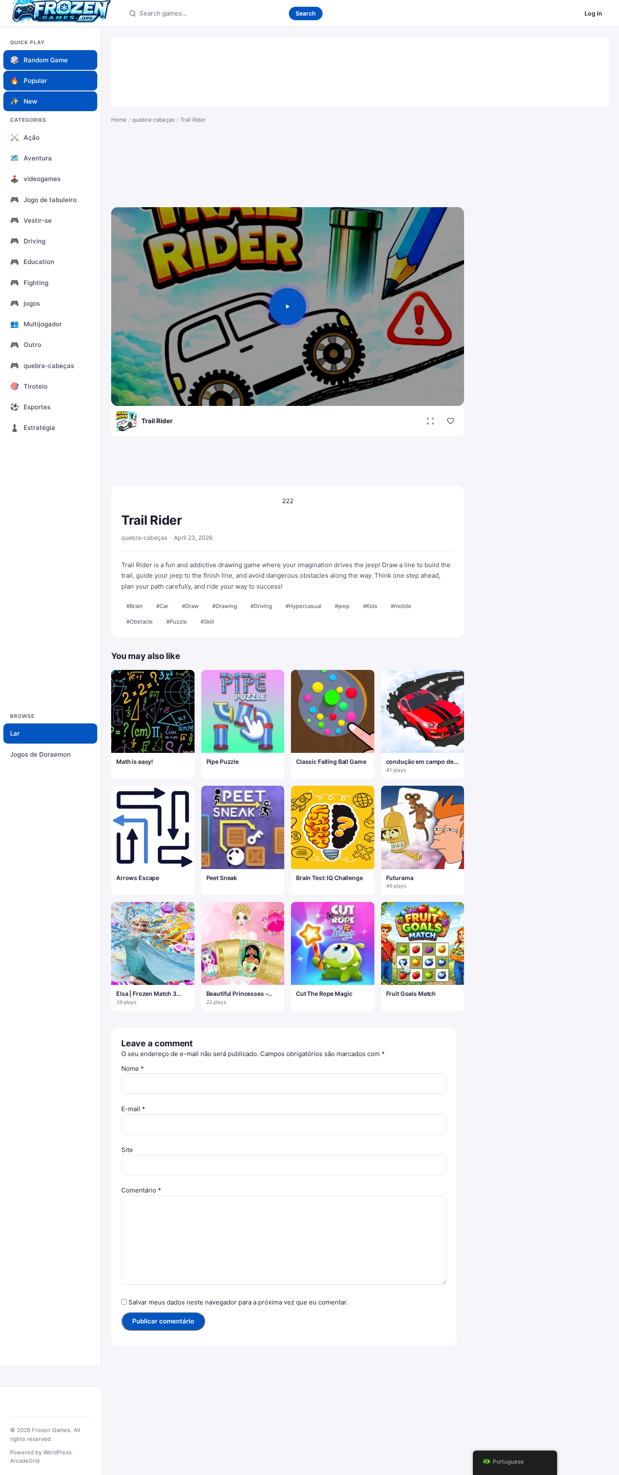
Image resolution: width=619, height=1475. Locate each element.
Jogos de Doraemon (40, 754)
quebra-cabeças (153, 119)
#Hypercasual (303, 606)
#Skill (207, 621)
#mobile (401, 606)
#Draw (190, 606)
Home (119, 119)
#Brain (134, 606)
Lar (15, 733)
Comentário (141, 1190)
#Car (162, 606)
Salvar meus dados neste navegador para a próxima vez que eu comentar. (238, 1302)
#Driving (261, 606)
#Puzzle (176, 621)
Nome (132, 1068)
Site (127, 1150)
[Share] (450, 421)
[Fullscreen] (430, 421)
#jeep (342, 606)
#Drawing (224, 606)
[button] (287, 306)
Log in (593, 13)
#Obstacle (139, 621)
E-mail (133, 1109)
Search (306, 13)
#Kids (370, 606)
